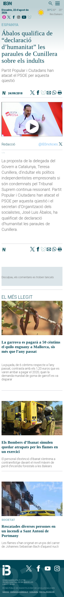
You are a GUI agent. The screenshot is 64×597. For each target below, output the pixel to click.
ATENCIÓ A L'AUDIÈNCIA (19, 592)
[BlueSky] (30, 17)
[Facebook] (13, 17)
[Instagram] (18, 17)
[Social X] (9, 17)
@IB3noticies (48, 144)
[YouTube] (24, 17)
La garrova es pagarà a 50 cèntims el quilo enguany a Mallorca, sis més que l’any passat (31, 347)
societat (8, 520)
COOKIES (6, 592)
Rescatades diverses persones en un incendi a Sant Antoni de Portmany (28, 531)
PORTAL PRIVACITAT (46, 592)
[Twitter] (32, 93)
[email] (48, 93)
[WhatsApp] (54, 93)
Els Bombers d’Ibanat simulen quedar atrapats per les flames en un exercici (30, 447)
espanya (10, 24)
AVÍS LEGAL (33, 592)
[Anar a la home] (4, 17)
